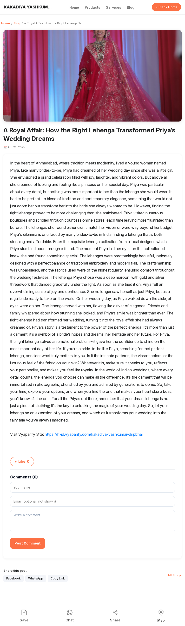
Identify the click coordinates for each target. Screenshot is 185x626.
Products (92, 7)
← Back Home (166, 7)
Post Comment (27, 543)
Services (113, 7)
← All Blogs (173, 575)
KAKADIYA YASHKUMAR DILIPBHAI (28, 7)
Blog (130, 7)
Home (74, 7)
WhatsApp (35, 578)
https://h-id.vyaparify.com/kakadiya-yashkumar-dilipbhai (94, 434)
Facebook (13, 578)
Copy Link (58, 578)
